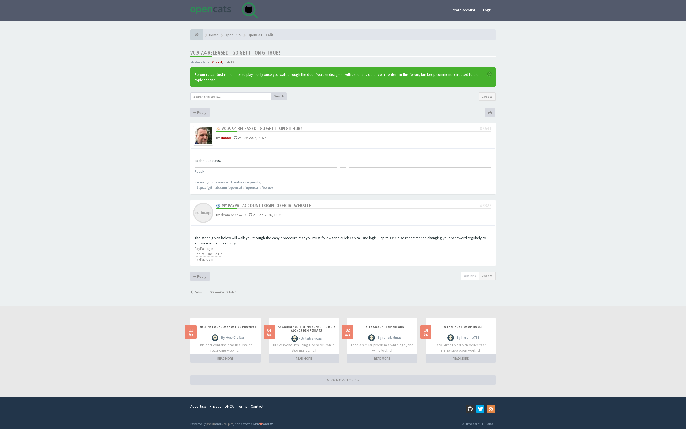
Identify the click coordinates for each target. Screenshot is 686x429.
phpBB (210, 424)
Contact (257, 406)
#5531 (485, 128)
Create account (462, 9)
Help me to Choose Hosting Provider (228, 327)
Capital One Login (208, 253)
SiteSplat (227, 424)
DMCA (229, 406)
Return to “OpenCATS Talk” (214, 292)
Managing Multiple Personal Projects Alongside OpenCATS (306, 328)
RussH (216, 62)
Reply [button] (201, 112)
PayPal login (204, 248)
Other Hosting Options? (463, 327)
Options (470, 276)
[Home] (196, 34)
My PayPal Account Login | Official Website (266, 205)
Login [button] (487, 9)
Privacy (215, 406)
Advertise (198, 406)
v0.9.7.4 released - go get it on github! (235, 53)
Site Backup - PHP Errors (385, 327)
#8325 (485, 205)
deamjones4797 (233, 214)
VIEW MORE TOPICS (343, 380)
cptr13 (229, 62)
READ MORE (225, 358)
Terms (242, 406)
